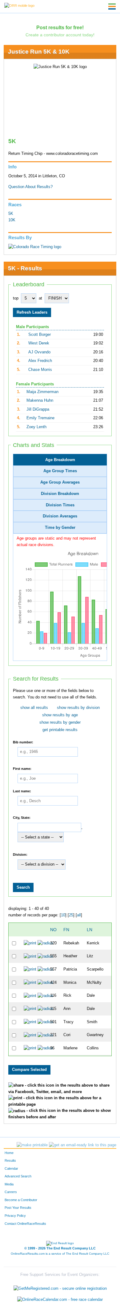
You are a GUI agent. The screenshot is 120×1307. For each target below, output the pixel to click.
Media (9, 1184)
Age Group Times (60, 471)
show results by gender (60, 722)
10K (11, 220)
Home (9, 1153)
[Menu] (112, 6)
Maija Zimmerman (42, 392)
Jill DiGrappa (37, 409)
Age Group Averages (60, 482)
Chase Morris (40, 370)
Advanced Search (18, 1176)
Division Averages (60, 516)
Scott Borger (39, 334)
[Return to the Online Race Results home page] (19, 5)
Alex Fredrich (40, 361)
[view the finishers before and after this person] (45, 943)
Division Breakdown (60, 494)
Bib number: (23, 742)
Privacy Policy (15, 1215)
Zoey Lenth (36, 427)
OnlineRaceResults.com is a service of (60, 1253)
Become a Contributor (21, 1200)
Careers (11, 1192)
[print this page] (32, 1145)
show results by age (60, 715)
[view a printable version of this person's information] (30, 943)
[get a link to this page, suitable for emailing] (82, 1145)
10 (63, 915)
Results (10, 1160)
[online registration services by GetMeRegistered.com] (60, 1287)
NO (53, 929)
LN (89, 929)
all (79, 915)
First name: (22, 768)
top (15, 298)
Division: (20, 854)
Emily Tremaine (40, 418)
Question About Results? (30, 187)
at (40, 298)
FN (66, 929)
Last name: (22, 791)
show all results (34, 708)
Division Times (60, 505)
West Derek (38, 343)
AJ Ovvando (39, 352)
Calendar (11, 1168)
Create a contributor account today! (60, 34)
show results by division (78, 708)
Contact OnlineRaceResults (25, 1223)
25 (71, 915)
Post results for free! (60, 27)
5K (10, 213)
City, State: (21, 817)
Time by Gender (60, 527)
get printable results (60, 730)
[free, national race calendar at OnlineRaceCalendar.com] (60, 1299)
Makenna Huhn (39, 400)
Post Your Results (18, 1207)
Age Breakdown (60, 460)
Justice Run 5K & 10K (39, 51)
